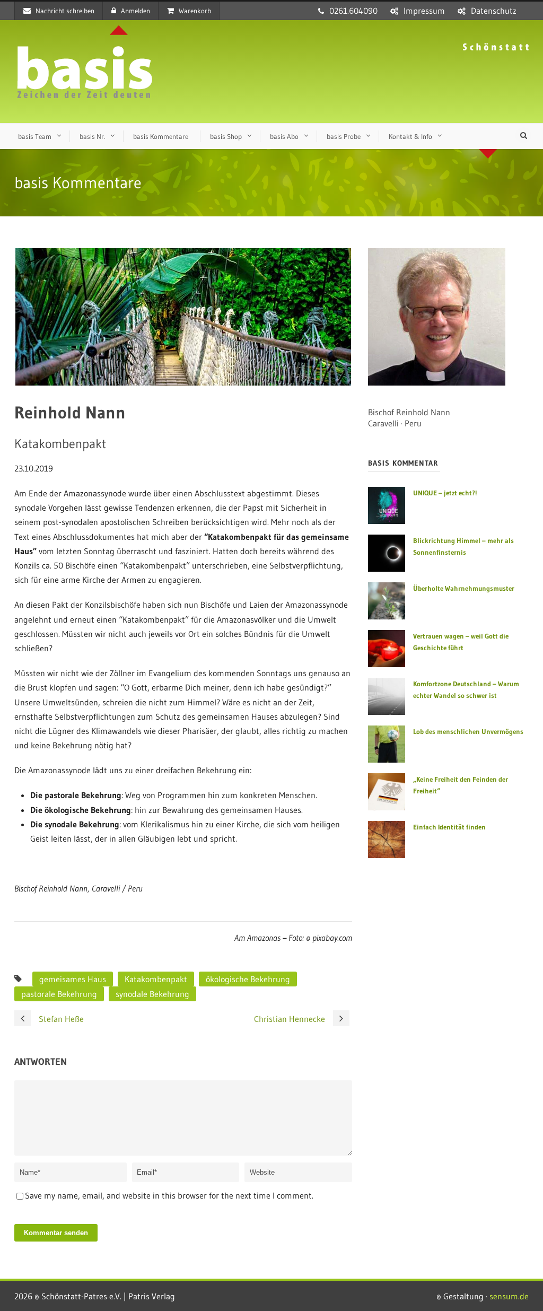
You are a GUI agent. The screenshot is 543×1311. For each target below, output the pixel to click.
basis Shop (226, 136)
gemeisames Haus (72, 979)
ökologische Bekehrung (248, 979)
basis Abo (284, 136)
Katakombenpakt (156, 979)
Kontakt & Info (410, 136)
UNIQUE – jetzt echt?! (445, 492)
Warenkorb (195, 10)
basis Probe (344, 136)
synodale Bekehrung (152, 994)
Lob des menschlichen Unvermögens (468, 731)
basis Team (34, 136)
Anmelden (135, 10)
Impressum (424, 10)
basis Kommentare (160, 136)
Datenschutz (493, 10)
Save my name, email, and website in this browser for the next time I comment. (169, 1195)
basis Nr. (92, 136)
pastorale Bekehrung (59, 994)
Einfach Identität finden (449, 827)
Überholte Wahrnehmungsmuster (463, 588)
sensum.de (509, 1296)
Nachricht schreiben (65, 10)
